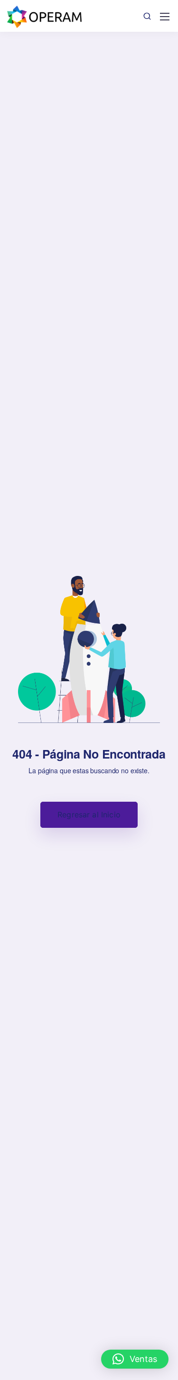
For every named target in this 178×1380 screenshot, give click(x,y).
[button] (135, 1359)
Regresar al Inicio (89, 814)
